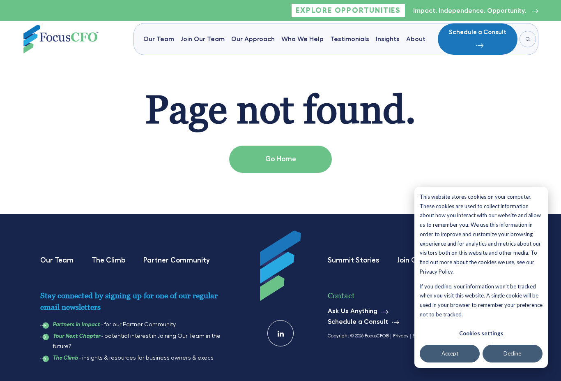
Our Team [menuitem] (158, 39)
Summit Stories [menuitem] (353, 260)
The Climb (65, 357)
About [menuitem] (415, 39)
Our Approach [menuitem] (253, 39)
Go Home (280, 159)
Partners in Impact (76, 324)
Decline (512, 353)
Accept (449, 353)
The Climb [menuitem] (108, 260)
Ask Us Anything (352, 311)
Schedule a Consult (477, 32)
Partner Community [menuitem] (176, 260)
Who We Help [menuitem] (302, 39)
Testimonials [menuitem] (349, 39)
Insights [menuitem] (388, 39)
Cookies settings (481, 333)
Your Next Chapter (76, 336)
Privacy (401, 336)
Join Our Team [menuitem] (203, 39)
